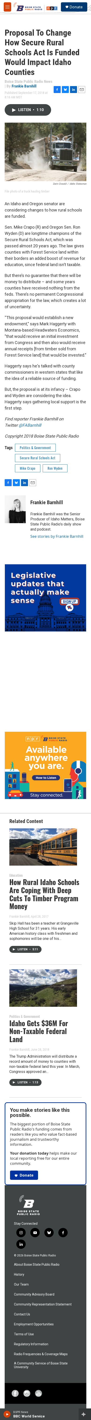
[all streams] (85, 1414)
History (19, 1274)
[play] (7, 1414)
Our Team (21, 1284)
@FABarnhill (30, 425)
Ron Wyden (55, 468)
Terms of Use (24, 1334)
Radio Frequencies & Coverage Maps (41, 1354)
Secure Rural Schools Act (37, 457)
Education (16, 875)
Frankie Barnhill (24, 86)
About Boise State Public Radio (37, 1264)
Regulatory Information (31, 1344)
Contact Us (22, 1314)
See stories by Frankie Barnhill (56, 536)
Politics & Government (35, 447)
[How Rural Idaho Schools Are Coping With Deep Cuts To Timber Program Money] (43, 847)
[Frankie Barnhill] (15, 509)
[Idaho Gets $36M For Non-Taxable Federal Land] (43, 988)
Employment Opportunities (34, 1324)
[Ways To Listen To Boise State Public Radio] (45, 765)
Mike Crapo (27, 468)
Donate (76, 7)
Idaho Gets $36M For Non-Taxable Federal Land (38, 1031)
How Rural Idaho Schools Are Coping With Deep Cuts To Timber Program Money (44, 894)
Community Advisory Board (34, 1294)
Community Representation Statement (43, 1304)
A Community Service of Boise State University (41, 1365)
